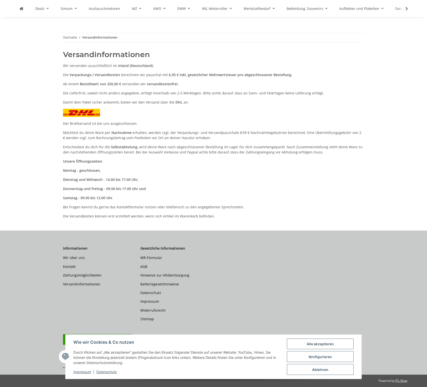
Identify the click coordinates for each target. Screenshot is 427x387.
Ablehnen (320, 369)
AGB (143, 266)
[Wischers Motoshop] (21, 8)
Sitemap (147, 319)
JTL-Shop (401, 381)
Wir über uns (74, 257)
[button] (403, 9)
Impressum (82, 372)
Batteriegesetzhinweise (159, 284)
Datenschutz (106, 372)
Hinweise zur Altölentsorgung (164, 275)
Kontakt (69, 266)
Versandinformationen (81, 284)
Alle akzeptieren (320, 344)
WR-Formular (151, 257)
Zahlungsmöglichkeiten (82, 275)
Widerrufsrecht (153, 310)
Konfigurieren (320, 357)
